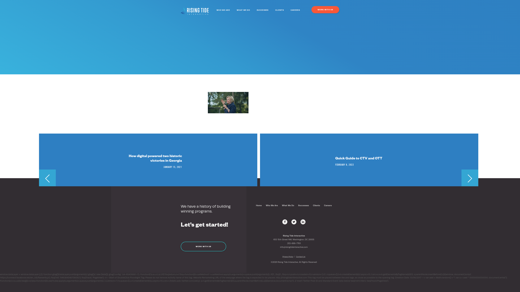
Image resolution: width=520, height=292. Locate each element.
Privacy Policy (287, 257)
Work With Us (325, 10)
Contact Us (300, 257)
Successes (263, 10)
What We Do (243, 10)
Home (259, 205)
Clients (279, 10)
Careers (295, 10)
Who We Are (223, 10)
